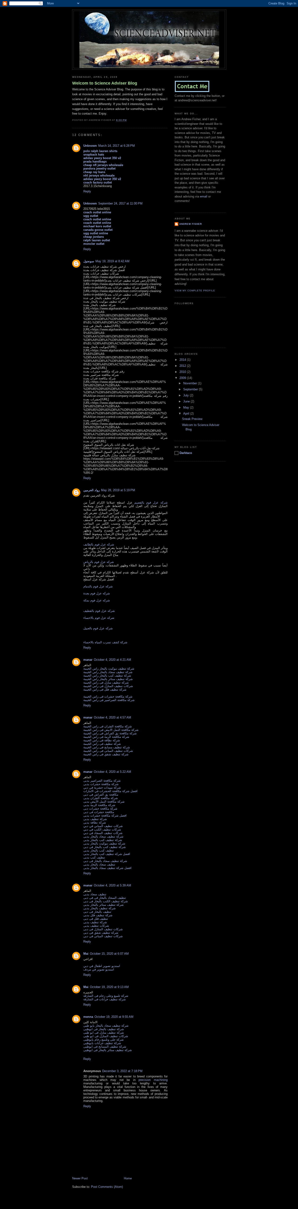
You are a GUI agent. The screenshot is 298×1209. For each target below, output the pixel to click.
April (186, 413)
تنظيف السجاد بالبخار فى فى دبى (104, 897)
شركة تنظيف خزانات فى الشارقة (104, 999)
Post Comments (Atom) (107, 1187)
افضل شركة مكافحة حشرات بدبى (105, 815)
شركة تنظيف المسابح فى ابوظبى (104, 1046)
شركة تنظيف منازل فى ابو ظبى (103, 1032)
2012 (183, 366)
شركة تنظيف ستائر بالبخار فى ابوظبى (107, 1050)
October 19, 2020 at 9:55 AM (114, 1016)
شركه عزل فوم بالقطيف (99, 611)
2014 (183, 359)
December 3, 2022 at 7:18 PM (122, 1071)
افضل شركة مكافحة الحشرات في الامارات (110, 791)
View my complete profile (195, 290)
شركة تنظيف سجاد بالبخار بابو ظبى (106, 1025)
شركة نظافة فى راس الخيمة (101, 740)
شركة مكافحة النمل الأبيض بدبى (104, 801)
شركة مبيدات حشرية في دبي (102, 787)
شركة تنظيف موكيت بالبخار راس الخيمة (108, 668)
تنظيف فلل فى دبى (95, 918)
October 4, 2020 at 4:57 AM (112, 717)
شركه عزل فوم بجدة (96, 593)
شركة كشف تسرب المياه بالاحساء (105, 642)
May (186, 407)
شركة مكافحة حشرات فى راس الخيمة (107, 696)
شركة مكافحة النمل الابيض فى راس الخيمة (111, 730)
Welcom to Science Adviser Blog (104, 83)
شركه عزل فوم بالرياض (98, 562)
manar (87, 659)
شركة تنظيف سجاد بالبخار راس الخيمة (107, 672)
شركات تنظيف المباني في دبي (103, 826)
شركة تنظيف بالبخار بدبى (99, 908)
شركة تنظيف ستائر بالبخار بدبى (103, 904)
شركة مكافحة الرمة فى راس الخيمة (106, 737)
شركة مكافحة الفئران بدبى (100, 798)
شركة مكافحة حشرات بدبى (101, 784)
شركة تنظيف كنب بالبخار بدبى (102, 840)
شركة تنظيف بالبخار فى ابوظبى (103, 1029)
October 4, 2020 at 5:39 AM (112, 885)
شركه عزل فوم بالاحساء (98, 618)
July (186, 395)
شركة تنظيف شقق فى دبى (100, 932)
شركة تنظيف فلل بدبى (97, 915)
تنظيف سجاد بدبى (94, 894)
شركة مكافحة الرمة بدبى (99, 805)
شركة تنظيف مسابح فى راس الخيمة (106, 747)
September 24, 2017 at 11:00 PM (120, 203)
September (191, 389)
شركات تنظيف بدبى (96, 925)
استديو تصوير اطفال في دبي (101, 966)
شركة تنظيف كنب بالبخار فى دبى (104, 847)
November (190, 383)
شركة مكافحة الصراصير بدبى (102, 780)
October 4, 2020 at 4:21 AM (112, 659)
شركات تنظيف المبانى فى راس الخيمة (108, 751)
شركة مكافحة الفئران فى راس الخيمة (107, 726)
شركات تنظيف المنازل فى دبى (103, 929)
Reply (87, 191)
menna (88, 1016)
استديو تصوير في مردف (98, 969)
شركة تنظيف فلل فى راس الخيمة (104, 689)
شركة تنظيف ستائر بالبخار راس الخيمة (108, 679)
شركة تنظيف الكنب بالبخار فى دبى (105, 901)
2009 (183, 378)
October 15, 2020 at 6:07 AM (109, 953)
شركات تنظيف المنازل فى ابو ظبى (105, 1036)
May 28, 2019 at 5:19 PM (118, 490)
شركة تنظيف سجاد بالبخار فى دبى (105, 861)
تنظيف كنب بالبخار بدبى (98, 850)
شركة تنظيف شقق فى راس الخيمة (106, 754)
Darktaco (185, 453)
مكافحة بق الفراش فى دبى (100, 794)
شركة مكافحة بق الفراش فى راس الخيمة (110, 733)
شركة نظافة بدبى (94, 822)
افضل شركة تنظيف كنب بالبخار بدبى (106, 854)
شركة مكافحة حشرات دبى (100, 808)
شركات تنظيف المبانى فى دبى (103, 936)
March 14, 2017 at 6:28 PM (116, 145)
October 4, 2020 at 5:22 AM (112, 771)
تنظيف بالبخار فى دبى (97, 911)
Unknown (90, 145)
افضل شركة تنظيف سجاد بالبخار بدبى (107, 868)
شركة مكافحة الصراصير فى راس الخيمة (109, 700)
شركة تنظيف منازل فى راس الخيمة (106, 682)
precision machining (153, 1080)
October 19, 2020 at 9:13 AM (109, 987)
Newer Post (80, 1178)
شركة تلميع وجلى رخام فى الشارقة (105, 996)
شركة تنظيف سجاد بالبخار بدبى (103, 836)
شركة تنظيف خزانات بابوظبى (102, 1043)
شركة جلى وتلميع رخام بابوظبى (103, 1039)
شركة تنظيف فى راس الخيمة (102, 744)
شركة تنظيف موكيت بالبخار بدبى (104, 843)
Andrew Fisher (190, 224)
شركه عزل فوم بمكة (96, 600)
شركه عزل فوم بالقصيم (151, 502)
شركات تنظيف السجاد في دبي (102, 833)
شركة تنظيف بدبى (95, 819)
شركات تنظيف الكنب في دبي (102, 829)
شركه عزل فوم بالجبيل (98, 628)
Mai (85, 953)
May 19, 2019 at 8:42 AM (112, 261)
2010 (183, 372)
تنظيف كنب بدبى (94, 857)
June (187, 401)
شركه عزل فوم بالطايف (98, 544)
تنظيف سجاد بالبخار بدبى (99, 864)
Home (128, 1178)
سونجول (88, 261)
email (203, 196)
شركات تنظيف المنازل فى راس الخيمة (108, 686)
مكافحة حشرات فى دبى (98, 812)
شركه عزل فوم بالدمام (98, 586)
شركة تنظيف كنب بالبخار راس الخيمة (107, 675)
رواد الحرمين (91, 490)
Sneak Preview (192, 419)
